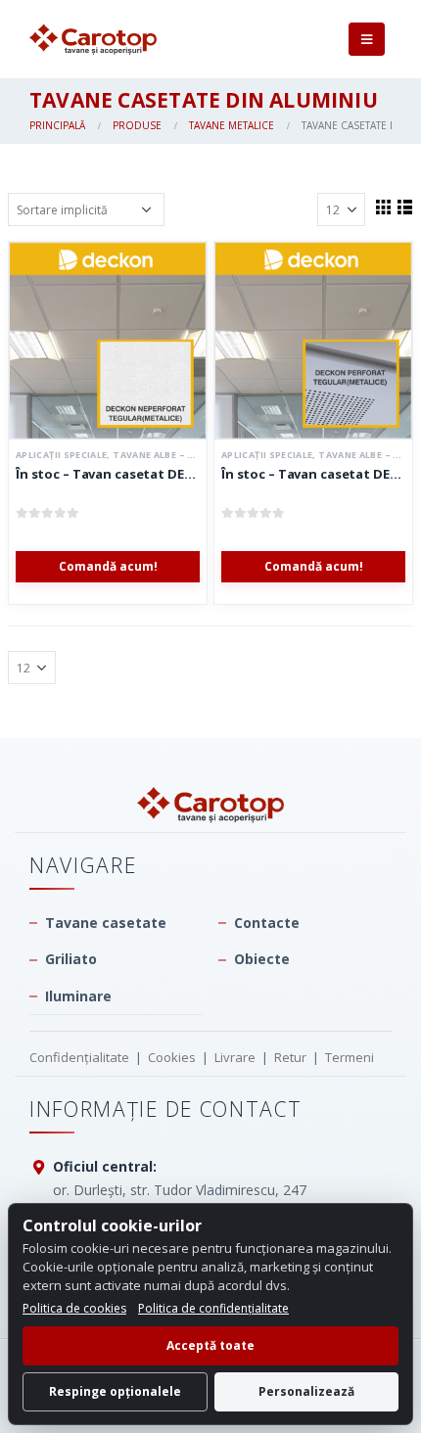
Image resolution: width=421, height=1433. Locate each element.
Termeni (349, 1057)
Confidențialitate (79, 1057)
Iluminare (78, 996)
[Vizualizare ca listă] (404, 206)
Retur (290, 1057)
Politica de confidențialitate (213, 1308)
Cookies (172, 1057)
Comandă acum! (108, 566)
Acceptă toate (210, 1345)
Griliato (71, 958)
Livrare (235, 1057)
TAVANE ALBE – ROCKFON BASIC (189, 454)
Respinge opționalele (115, 1391)
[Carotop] (210, 805)
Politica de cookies (74, 1308)
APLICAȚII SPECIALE (61, 454)
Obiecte (262, 958)
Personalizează (306, 1391)
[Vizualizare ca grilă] (383, 206)
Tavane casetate (105, 922)
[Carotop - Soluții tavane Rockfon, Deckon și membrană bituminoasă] (93, 40)
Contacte (267, 922)
